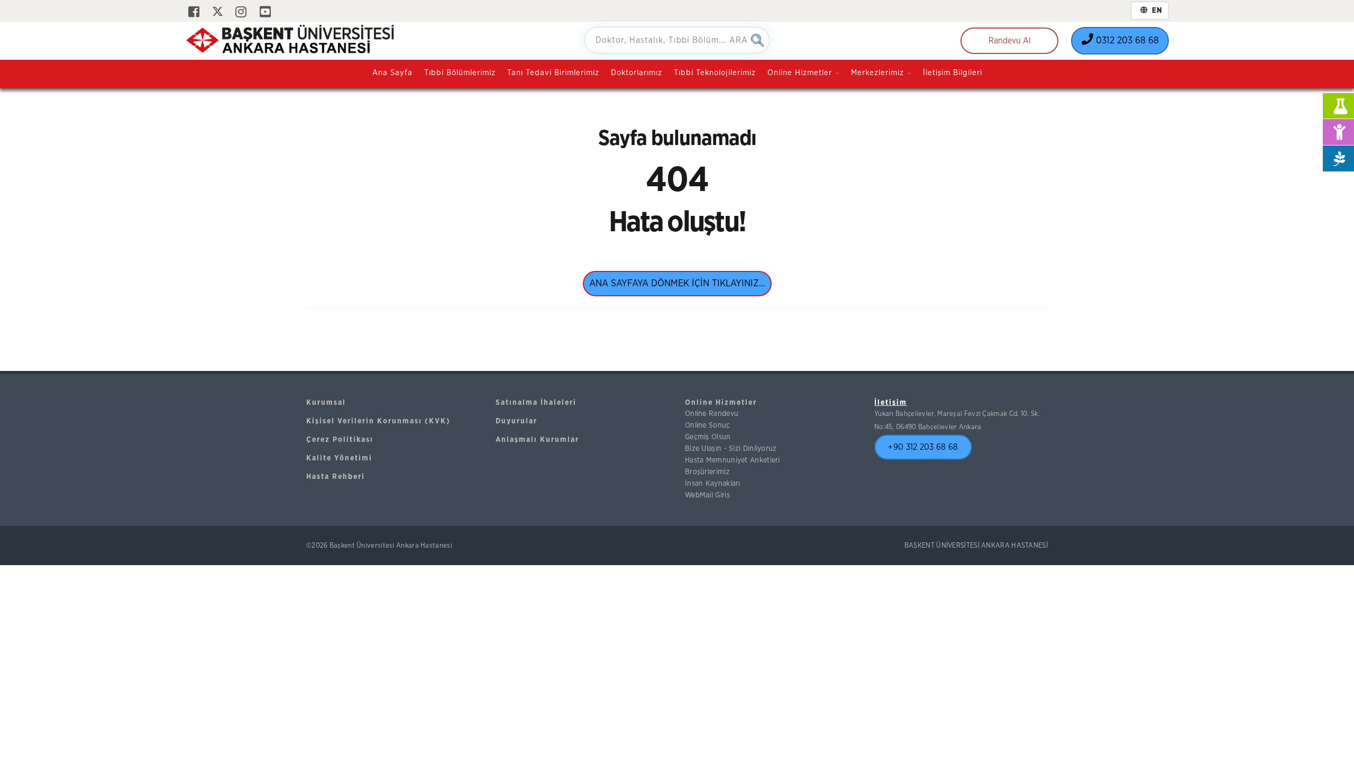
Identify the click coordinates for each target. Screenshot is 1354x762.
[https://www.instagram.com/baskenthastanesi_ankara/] (240, 12)
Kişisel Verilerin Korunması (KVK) (378, 421)
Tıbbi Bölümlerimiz (460, 73)
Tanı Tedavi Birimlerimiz (553, 73)
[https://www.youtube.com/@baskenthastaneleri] (265, 12)
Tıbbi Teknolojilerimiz (715, 73)
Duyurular (516, 421)
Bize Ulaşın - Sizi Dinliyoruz (731, 448)
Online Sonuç (707, 425)
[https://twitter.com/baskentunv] (218, 12)
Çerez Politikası (339, 439)
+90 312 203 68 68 (923, 447)
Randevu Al (1010, 41)
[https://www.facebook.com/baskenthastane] (193, 12)
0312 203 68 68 (1126, 41)
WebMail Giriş (707, 495)
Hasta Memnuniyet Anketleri (732, 460)
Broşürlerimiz (707, 472)
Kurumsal (326, 402)
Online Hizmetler (721, 402)
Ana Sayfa (392, 73)
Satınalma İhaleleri (536, 402)
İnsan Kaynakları (712, 483)
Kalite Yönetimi (339, 458)
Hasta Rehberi (335, 476)
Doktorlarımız (636, 73)
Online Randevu (711, 414)
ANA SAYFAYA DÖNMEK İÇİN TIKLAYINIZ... (677, 283)
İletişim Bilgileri (952, 73)
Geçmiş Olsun (708, 437)
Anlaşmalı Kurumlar (537, 439)
